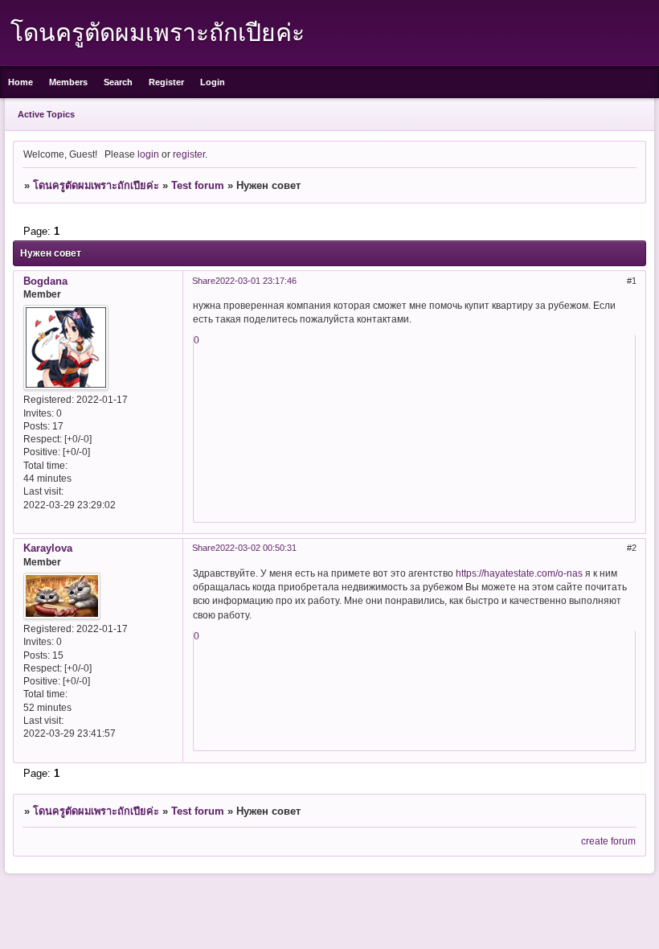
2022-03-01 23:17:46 (256, 281)
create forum (608, 841)
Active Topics (46, 114)
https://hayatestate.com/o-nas (519, 573)
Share (203, 281)
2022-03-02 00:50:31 (256, 548)
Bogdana (45, 281)
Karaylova (47, 548)
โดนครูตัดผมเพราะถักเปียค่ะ (96, 185)
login (148, 154)
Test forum (197, 185)
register (189, 154)
